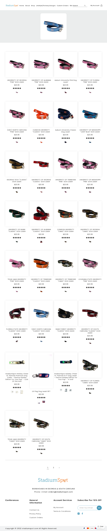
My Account (95, 6)
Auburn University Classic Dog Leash (65, 131)
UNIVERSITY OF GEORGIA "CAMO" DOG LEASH (90, 230)
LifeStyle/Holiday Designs (46, 6)
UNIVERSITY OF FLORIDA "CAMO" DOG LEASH (90, 382)
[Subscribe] (99, 508)
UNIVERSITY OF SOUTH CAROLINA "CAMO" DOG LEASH (41, 441)
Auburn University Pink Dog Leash (66, 81)
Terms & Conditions (62, 511)
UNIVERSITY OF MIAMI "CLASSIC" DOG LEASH (17, 230)
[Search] (85, 5)
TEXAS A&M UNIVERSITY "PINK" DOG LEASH (17, 280)
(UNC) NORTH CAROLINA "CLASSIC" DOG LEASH (41, 330)
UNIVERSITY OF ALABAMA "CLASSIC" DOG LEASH (41, 230)
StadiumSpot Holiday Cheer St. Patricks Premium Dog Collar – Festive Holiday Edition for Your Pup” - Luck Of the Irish (17, 377)
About (27, 6)
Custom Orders (63, 6)
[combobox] (80, 6)
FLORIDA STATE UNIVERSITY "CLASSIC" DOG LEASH (17, 330)
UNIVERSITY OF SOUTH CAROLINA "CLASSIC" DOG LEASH (90, 331)
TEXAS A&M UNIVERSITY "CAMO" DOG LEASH (17, 440)
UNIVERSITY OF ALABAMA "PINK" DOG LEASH (41, 81)
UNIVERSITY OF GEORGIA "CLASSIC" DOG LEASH (41, 181)
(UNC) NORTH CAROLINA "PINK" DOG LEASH (17, 131)
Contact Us (34, 510)
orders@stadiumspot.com (60, 492)
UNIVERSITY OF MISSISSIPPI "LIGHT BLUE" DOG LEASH (90, 131)
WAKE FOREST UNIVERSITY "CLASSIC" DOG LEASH (66, 330)
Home (21, 6)
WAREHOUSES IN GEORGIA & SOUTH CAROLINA (53, 489)
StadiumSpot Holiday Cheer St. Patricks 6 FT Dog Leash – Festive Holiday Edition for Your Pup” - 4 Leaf (65, 376)
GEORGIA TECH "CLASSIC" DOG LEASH (17, 181)
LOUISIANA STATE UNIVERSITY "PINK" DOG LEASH (90, 280)
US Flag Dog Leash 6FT (41, 391)
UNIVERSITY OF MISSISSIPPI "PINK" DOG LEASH (90, 181)
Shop (33, 6)
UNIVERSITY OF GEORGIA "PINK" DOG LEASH (17, 81)
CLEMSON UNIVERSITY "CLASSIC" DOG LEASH (41, 131)
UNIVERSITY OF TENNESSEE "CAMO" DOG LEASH (65, 280)
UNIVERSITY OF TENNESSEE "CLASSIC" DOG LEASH (41, 280)
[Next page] (59, 467)
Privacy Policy (35, 514)
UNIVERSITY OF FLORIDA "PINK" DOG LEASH (90, 81)
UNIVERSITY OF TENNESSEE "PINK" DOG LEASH (65, 181)
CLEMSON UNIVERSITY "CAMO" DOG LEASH (65, 230)
